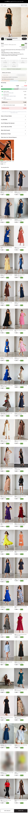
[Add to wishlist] (12, 140)
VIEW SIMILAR (7, 810)
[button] (12, 5)
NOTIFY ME (20, 810)
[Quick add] (13, 161)
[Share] (22, 5)
